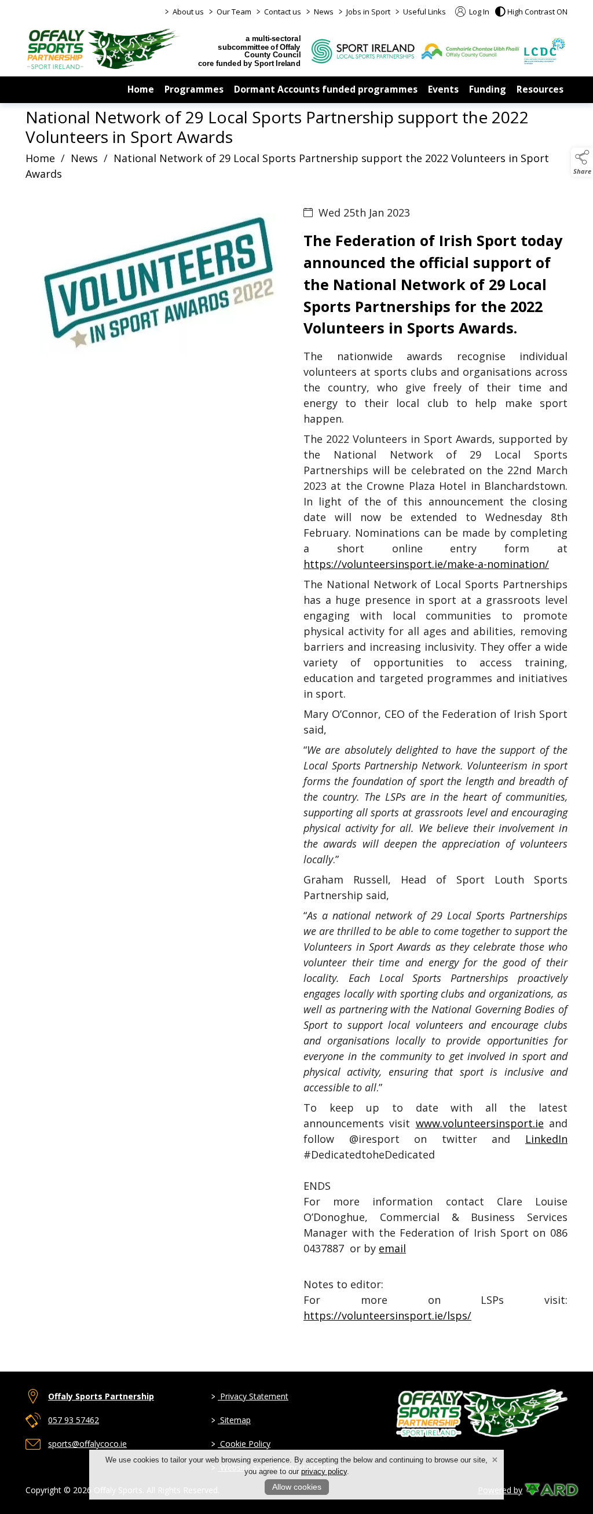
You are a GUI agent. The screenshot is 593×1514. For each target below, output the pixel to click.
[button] (531, 11)
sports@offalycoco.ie (87, 1443)
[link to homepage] (103, 49)
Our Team (234, 11)
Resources (540, 89)
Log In (478, 11)
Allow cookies (296, 1486)
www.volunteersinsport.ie (480, 1123)
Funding (487, 89)
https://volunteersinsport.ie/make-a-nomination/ (426, 564)
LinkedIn (546, 1139)
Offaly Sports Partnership (101, 1396)
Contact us (282, 11)
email (392, 1248)
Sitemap (231, 1420)
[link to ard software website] (546, 1489)
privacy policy (324, 1471)
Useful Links (424, 11)
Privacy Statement (249, 1396)
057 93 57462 (73, 1419)
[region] (296, 781)
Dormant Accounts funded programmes (326, 89)
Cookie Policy (240, 1443)
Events (443, 89)
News (324, 11)
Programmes (194, 89)
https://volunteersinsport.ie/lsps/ (387, 1315)
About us (188, 11)
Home (140, 89)
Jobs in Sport (368, 11)
